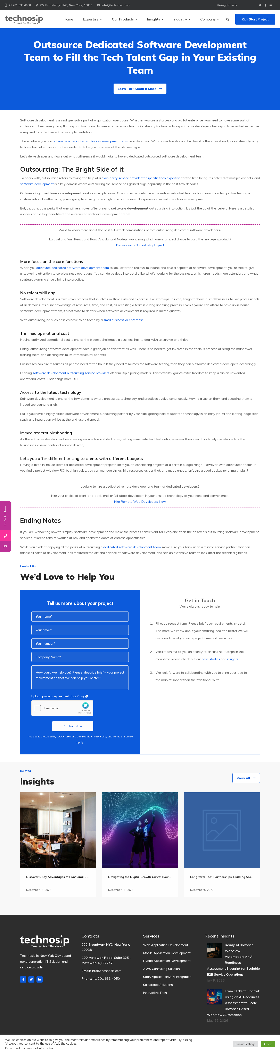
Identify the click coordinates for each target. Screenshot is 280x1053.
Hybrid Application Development (167, 961)
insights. (233, 659)
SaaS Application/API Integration (167, 977)
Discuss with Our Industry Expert (140, 245)
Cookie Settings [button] (245, 1044)
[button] (227, 19)
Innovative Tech (155, 993)
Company (208, 19)
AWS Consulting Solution (161, 969)
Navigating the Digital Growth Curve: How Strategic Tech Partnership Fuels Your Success (171, 877)
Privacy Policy (99, 736)
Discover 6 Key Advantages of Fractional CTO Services (64, 877)
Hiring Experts (227, 5)
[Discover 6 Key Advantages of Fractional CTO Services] (58, 830)
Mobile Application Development (167, 953)
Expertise (91, 19)
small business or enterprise (124, 320)
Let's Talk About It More (137, 89)
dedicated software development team (132, 547)
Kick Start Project (255, 19)
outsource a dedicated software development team (90, 141)
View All (243, 778)
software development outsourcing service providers (71, 373)
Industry (180, 19)
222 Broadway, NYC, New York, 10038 (66, 5)
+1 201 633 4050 (19, 5)
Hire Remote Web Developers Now (140, 501)
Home (68, 19)
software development (37, 184)
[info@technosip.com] (5, 546)
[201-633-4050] (5, 535)
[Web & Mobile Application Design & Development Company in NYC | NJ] (24, 19)
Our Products (123, 19)
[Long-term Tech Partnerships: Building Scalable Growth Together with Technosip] (222, 830)
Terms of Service (123, 736)
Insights (153, 19)
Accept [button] (267, 1044)
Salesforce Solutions (158, 985)
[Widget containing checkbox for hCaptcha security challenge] (62, 708)
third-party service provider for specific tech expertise (141, 178)
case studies (211, 659)
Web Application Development (165, 945)
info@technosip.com (115, 5)
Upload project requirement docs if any (58, 696)
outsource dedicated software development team (72, 268)
